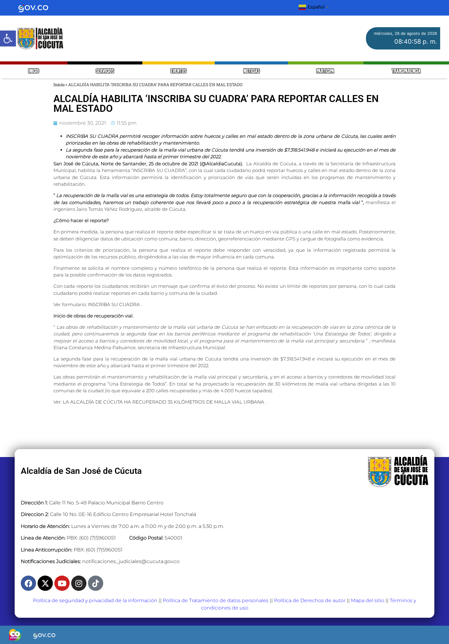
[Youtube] (62, 583)
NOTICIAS (251, 71)
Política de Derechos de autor (309, 600)
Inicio (58, 84)
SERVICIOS (105, 71)
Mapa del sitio (367, 600)
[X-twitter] (45, 583)
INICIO (33, 71)
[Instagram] (78, 583)
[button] (8, 38)
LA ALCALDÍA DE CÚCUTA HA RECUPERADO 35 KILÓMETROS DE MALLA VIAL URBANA (164, 402)
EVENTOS (178, 71)
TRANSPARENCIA (406, 71)
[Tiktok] (95, 583)
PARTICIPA (325, 71)
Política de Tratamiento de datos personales (215, 600)
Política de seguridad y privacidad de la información (95, 600)
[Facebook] (28, 583)
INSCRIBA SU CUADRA (114, 304)
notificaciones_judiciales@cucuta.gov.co (131, 561)
